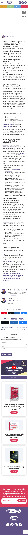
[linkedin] (16, 524)
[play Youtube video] (14, 367)
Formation (17, 6)
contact (13, 511)
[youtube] (20, 524)
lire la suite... (13, 295)
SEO (4, 67)
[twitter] (12, 524)
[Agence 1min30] (9, 2)
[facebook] (7, 524)
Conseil (3, 6)
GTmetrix (8, 266)
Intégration (10, 6)
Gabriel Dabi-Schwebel (9, 36)
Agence (24, 6)
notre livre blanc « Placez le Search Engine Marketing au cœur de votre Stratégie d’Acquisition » (12, 278)
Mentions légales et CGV (14, 532)
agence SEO (12, 275)
